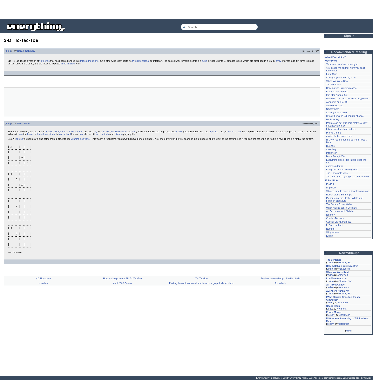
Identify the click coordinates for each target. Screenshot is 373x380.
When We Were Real (337, 81)
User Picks (331, 60)
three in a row (68, 63)
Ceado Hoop (333, 306)
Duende (330, 146)
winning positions (80, 139)
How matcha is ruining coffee (341, 88)
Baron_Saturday (26, 51)
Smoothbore (332, 109)
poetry (330, 324)
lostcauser (343, 302)
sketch (19, 139)
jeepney (330, 214)
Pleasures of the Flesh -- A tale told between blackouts (344, 199)
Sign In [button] (349, 35)
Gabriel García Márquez (338, 221)
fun (133, 131)
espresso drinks (334, 166)
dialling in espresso (336, 112)
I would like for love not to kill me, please (347, 98)
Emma (329, 235)
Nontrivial (120, 131)
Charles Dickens (335, 218)
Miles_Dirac (23, 123)
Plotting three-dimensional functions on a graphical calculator (201, 283)
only (95, 131)
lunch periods (101, 134)
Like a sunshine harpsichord (341, 129)
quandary (331, 149)
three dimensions (89, 61)
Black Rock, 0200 (335, 156)
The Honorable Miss (337, 173)
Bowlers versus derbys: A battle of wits (281, 278)
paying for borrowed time (339, 136)
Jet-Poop (343, 275)
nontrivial (43, 283)
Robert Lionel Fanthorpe (339, 194)
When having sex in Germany (341, 207)
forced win (280, 283)
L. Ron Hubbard (334, 225)
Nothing (330, 228)
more (348, 331)
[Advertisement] (186, 9)
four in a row (234, 131)
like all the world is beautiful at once (345, 116)
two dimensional (140, 61)
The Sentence (333, 84)
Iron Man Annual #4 (336, 95)
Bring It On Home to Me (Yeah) (342, 169)
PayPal (330, 184)
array (278, 61)
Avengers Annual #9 (337, 102)
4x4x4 (179, 131)
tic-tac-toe (44, 61)
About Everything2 (335, 57)
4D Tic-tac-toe (43, 278)
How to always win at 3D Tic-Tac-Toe (122, 278)
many (82, 134)
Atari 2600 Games (122, 283)
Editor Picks (332, 180)
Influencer (331, 153)
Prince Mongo (333, 132)
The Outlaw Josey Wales (339, 204)
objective (213, 131)
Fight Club (331, 74)
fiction (330, 302)
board (30, 134)
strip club (331, 187)
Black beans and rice (337, 91)
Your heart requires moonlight (341, 64)
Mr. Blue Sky (332, 119)
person (330, 315)
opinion (331, 268)
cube (204, 61)
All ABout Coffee (334, 105)
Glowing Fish (345, 262)
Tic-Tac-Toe (201, 278)
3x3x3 (106, 131)
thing (8, 51)
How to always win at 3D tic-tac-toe (64, 131)
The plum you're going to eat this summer (348, 176)
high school (64, 134)
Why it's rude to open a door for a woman (347, 191)
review (330, 262)
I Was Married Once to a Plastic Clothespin (343, 298)
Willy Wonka (332, 232)
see (21, 134)
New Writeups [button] (349, 253)
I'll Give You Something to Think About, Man (347, 320)
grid (112, 131)
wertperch (344, 268)
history (118, 134)
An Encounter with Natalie (340, 211)
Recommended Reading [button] (349, 52)
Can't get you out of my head (341, 77)
